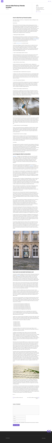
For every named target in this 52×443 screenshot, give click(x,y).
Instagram (14, 156)
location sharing (36, 38)
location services (19, 43)
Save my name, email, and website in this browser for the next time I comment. (26, 422)
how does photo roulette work (18, 397)
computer (31, 165)
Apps (14, 394)
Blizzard (18, 275)
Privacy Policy (43, 438)
